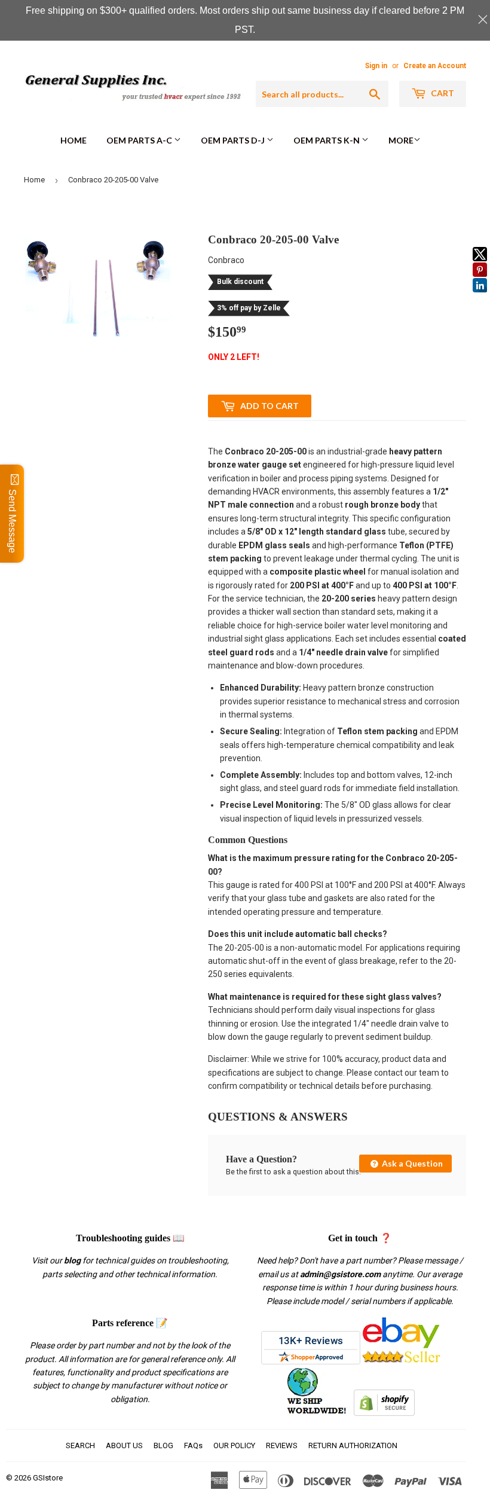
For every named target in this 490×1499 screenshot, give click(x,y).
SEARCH (80, 1445)
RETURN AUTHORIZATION (352, 1445)
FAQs (193, 1445)
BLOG (163, 1445)
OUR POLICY (234, 1445)
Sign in (376, 66)
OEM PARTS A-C (140, 140)
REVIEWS (282, 1445)
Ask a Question (411, 1163)
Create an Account (434, 66)
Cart (441, 93)
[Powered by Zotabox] (480, 298)
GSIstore (48, 1477)
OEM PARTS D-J (234, 140)
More (401, 140)
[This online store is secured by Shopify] (384, 1413)
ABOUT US (124, 1445)
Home (73, 140)
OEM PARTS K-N (327, 140)
